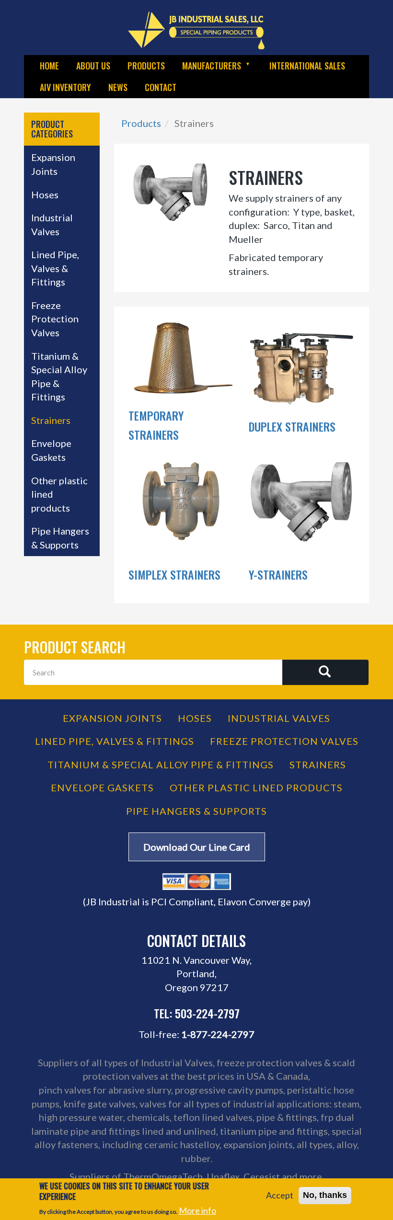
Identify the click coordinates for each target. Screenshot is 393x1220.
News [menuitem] (117, 87)
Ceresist (261, 1176)
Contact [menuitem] (160, 87)
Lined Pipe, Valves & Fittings (55, 268)
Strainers (50, 420)
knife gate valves (99, 1103)
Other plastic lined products (59, 494)
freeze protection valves (269, 1062)
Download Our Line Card (196, 847)
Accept (279, 1195)
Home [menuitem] (49, 65)
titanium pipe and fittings (274, 1131)
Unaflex (223, 1176)
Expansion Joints (53, 164)
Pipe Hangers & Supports (60, 537)
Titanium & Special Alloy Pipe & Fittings (59, 376)
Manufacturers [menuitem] (207, 68)
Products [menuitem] (146, 65)
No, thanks (325, 1195)
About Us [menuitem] (93, 65)
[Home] (196, 30)
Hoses (44, 194)
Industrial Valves (52, 224)
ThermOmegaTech (163, 1176)
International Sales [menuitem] (307, 65)
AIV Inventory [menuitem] (65, 87)
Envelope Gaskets (51, 450)
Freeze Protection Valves (55, 318)
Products (141, 123)
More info (197, 1210)
